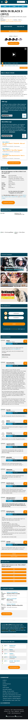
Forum (14, 553)
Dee (14, 572)
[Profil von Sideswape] (3, 471)
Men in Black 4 (5, 196)
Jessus (8, 421)
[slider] (8, 28)
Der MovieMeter (14, 667)
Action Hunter (6, 687)
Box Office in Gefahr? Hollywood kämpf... (12, 696)
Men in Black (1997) (13, 196)
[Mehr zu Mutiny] (6, 649)
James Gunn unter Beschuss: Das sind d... (12, 694)
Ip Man (4, 682)
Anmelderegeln (14, 329)
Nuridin (8, 410)
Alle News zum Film (14, 162)
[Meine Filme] (3, 599)
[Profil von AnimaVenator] (3, 512)
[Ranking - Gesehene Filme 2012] (3, 606)
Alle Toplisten (6, 613)
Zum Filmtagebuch (15, 349)
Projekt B (5, 685)
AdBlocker (17, 711)
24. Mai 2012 (9, 20)
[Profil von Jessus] (3, 422)
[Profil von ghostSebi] (3, 458)
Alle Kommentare (5, 703)
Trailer (14, 6)
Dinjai (8, 340)
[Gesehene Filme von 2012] (3, 594)
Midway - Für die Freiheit (8, 691)
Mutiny (11, 649)
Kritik (5, 6)
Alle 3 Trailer (23, 67)
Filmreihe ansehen (8, 202)
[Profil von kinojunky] (3, 434)
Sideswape (9, 469)
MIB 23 (24, 195)
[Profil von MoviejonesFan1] (3, 499)
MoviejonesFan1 (10, 498)
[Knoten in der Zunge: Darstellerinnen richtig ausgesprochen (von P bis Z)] (14, 280)
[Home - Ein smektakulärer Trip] (21, 222)
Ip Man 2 (5, 680)
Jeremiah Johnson (7, 683)
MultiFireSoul (10, 483)
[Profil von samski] (3, 543)
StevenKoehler (10, 363)
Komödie (11, 21)
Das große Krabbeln (7, 689)
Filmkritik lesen (13, 43)
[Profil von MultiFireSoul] (3, 484)
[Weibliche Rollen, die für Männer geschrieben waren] (14, 264)
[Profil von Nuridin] (3, 411)
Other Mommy (12, 657)
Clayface (11, 653)
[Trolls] (7, 222)
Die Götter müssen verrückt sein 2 (10, 693)
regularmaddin (10, 444)
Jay (14, 575)
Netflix (22, 628)
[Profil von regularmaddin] (3, 445)
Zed (14, 581)
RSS (9, 711)
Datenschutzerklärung (18, 709)
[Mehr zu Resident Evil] (6, 645)
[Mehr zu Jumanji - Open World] (6, 661)
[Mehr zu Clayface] (6, 653)
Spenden (22, 711)
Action (7, 21)
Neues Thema (14, 556)
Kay (14, 578)
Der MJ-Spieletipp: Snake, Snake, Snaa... (12, 700)
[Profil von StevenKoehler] (3, 364)
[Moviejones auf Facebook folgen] (10, 716)
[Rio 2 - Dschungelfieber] (7, 241)
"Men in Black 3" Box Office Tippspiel (12, 150)
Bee (14, 569)
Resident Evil (12, 645)
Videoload (13, 630)
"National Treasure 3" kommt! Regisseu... (12, 698)
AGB (12, 709)
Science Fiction (17, 21)
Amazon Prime (4, 630)
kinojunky (9, 433)
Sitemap (6, 711)
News (23, 6)
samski (8, 541)
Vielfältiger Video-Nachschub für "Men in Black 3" (13, 156)
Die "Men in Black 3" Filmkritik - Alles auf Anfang (13, 144)
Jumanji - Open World (14, 661)
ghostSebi (9, 457)
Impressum (7, 709)
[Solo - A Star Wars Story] (21, 241)
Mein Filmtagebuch (14, 31)
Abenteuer (3, 21)
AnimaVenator (10, 511)
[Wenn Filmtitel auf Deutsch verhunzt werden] (14, 295)
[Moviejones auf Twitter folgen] (18, 716)
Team (12, 711)
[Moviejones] (6, 3)
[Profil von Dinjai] (3, 342)
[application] (14, 54)
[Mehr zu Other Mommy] (6, 657)
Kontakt (9, 343)
